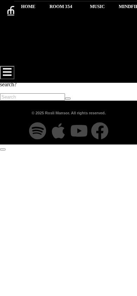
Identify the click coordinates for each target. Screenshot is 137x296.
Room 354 (61, 6)
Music (97, 6)
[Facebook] (100, 131)
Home (28, 6)
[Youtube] (79, 131)
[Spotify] (37, 131)
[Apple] (58, 131)
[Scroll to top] (3, 149)
